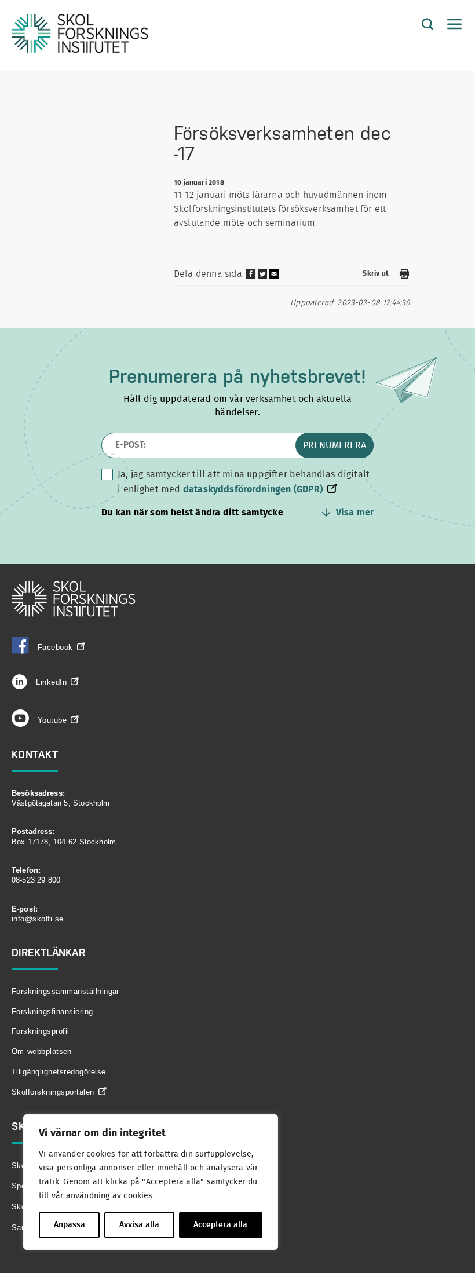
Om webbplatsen (42, 1051)
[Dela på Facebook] (251, 276)
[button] (237, 513)
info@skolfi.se (38, 918)
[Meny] (448, 24)
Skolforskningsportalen (53, 1092)
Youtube (52, 720)
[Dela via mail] (274, 278)
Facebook (55, 647)
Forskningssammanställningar (65, 991)
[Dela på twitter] (262, 276)
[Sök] (418, 24)
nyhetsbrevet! (308, 376)
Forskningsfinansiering (52, 1011)
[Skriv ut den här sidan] (404, 276)
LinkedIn (50, 682)
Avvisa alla (139, 1225)
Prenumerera (334, 445)
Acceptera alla (220, 1225)
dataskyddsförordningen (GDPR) (253, 489)
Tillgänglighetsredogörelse (58, 1071)
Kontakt (35, 754)
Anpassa (69, 1225)
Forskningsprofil (41, 1031)
